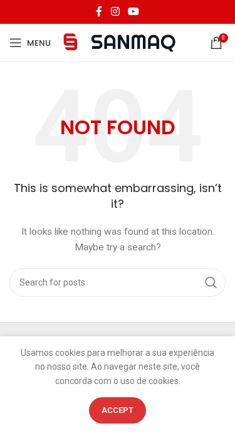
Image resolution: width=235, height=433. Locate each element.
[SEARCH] (211, 282)
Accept (117, 410)
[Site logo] (119, 42)
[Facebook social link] (99, 11)
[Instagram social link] (115, 11)
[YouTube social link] (134, 11)
